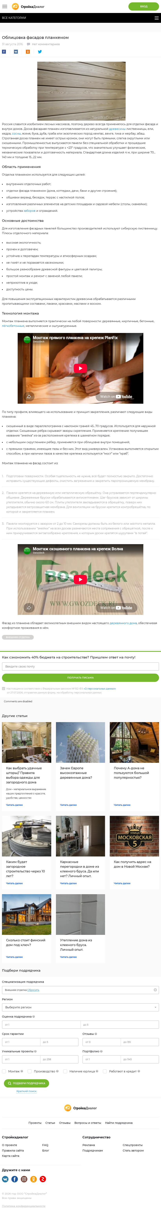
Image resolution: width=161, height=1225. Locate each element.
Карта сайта (10, 1156)
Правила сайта (13, 1150)
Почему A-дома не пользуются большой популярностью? (131, 772)
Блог (45, 1150)
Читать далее (14, 804)
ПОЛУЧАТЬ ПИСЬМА (80, 677)
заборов (30, 211)
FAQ (45, 1145)
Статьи (50, 1123)
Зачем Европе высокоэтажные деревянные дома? (76, 772)
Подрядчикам (92, 1150)
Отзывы (64, 1123)
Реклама (88, 1145)
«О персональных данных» (100, 688)
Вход (143, 6)
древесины (117, 129)
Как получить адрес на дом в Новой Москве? (132, 864)
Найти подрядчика (119, 1123)
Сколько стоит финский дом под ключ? (25, 942)
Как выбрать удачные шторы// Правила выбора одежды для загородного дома (24, 775)
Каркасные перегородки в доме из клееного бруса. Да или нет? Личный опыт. (79, 869)
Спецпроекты (133, 1145)
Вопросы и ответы (87, 1123)
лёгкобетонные (13, 326)
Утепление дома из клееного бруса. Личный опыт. (76, 945)
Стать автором (133, 1150)
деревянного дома (123, 623)
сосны (16, 133)
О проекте (9, 1145)
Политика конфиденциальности (23, 1206)
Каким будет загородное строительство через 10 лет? (25, 869)
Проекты (34, 1123)
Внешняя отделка (18, 637)
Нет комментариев (46, 44)
